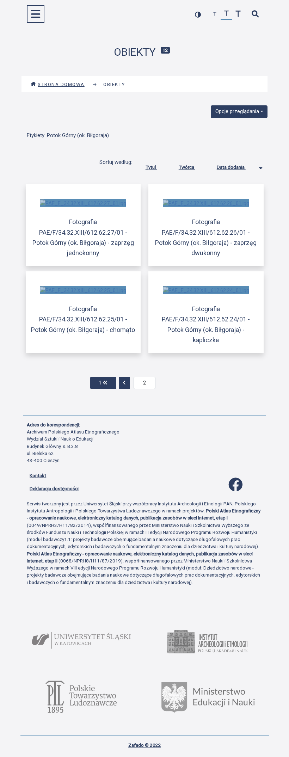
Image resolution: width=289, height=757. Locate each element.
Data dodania (231, 167)
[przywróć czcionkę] (226, 14)
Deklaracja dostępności (54, 488)
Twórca (187, 167)
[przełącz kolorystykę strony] (198, 14)
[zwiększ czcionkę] (238, 14)
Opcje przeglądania (237, 111)
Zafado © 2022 (144, 745)
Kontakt (38, 475)
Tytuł (151, 167)
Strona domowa (61, 84)
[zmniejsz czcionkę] (215, 14)
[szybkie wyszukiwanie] (255, 14)
